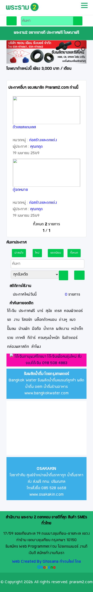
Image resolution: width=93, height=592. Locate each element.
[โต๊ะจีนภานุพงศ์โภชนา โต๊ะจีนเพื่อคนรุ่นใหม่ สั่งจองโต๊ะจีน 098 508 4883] (46, 360)
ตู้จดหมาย (20, 190)
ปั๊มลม (11, 329)
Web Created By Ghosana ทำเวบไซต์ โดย (46, 562)
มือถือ (36, 329)
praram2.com (81, 582)
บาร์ (40, 311)
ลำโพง (36, 347)
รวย (10, 338)
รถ (9, 320)
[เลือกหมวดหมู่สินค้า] (11, 20)
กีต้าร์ (31, 338)
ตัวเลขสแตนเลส (24, 127)
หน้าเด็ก (77, 329)
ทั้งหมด (74, 252)
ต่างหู (63, 320)
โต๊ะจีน (11, 311)
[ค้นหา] (77, 20)
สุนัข (49, 311)
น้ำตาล (48, 329)
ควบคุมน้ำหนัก (49, 338)
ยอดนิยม (55, 252)
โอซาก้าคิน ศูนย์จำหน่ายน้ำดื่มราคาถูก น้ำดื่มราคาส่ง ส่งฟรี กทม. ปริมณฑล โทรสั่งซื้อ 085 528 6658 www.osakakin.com (46, 482)
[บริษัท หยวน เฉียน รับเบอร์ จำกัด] (46, 52)
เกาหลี (20, 338)
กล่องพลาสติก (18, 347)
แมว (73, 320)
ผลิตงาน (62, 329)
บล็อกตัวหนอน (46, 320)
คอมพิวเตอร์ (73, 311)
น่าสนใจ (18, 252)
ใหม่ (37, 252)
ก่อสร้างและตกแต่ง (43, 140)
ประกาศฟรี (27, 311)
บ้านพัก (24, 329)
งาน (16, 320)
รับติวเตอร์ (69, 338)
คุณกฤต (36, 147)
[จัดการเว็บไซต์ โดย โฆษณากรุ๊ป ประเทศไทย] (46, 567)
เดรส (58, 311)
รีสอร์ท (27, 320)
